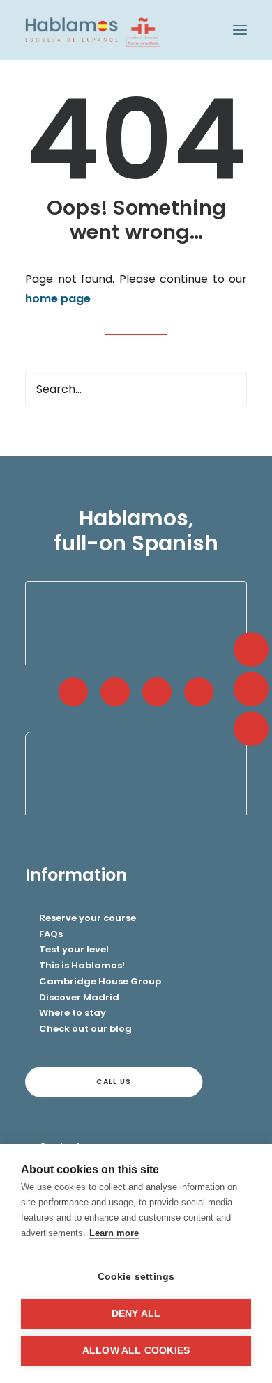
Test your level (74, 949)
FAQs (51, 934)
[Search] (136, 389)
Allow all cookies (136, 1350)
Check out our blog (85, 1028)
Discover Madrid (79, 997)
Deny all (136, 1313)
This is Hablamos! (82, 965)
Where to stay (72, 1012)
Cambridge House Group (100, 981)
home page (58, 299)
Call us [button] (113, 1081)
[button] (240, 30)
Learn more (114, 1233)
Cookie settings (136, 1277)
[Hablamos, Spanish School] (92, 30)
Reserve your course (87, 918)
